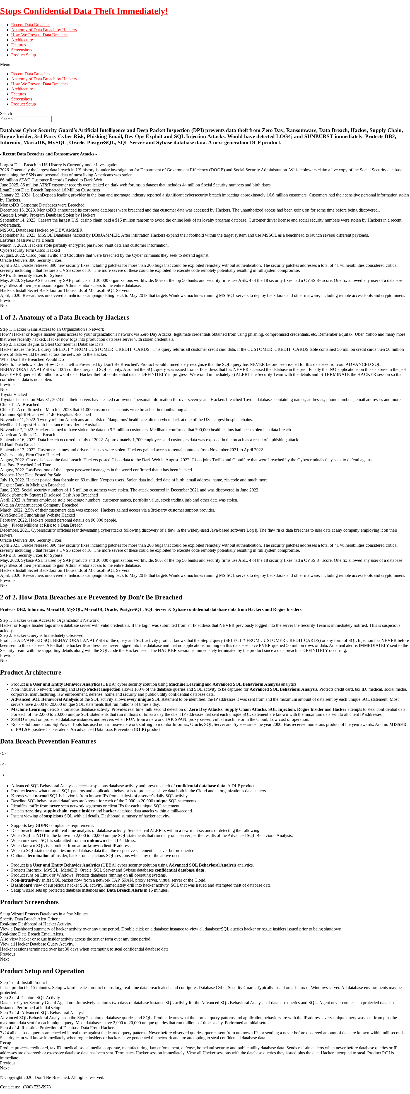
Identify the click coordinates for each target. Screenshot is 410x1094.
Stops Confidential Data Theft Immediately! (84, 11)
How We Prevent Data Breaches (39, 34)
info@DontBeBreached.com (79, 1087)
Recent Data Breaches (30, 24)
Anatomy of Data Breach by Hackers (44, 29)
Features (18, 44)
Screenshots (21, 49)
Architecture (22, 39)
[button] (205, 64)
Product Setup (23, 54)
